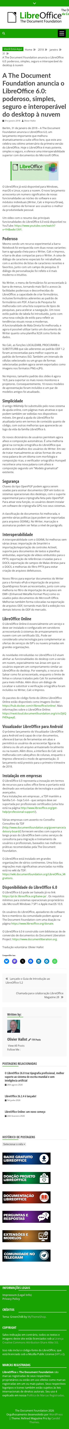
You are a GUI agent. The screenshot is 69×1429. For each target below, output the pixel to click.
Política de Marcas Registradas (45, 1395)
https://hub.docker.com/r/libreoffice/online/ (29, 705)
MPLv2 (60, 1354)
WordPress (56, 1414)
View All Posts (16, 1045)
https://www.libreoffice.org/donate (32, 923)
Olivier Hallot (17, 1039)
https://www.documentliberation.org (34, 939)
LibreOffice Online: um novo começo (25, 1112)
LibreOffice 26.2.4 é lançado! (20, 1096)
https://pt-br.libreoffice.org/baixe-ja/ (24, 896)
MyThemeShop (37, 1317)
